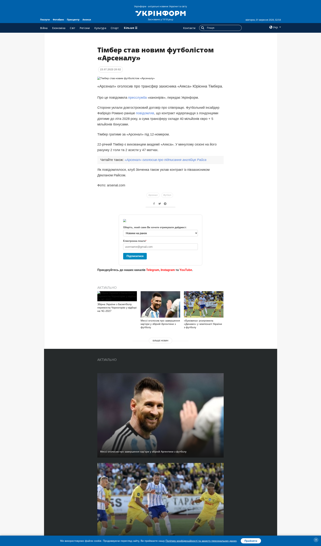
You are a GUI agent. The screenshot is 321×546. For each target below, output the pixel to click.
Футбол (167, 195)
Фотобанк (58, 19)
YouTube (185, 270)
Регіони (85, 28)
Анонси (86, 19)
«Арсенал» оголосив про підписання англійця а (165, 160)
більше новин (160, 341)
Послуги (45, 19)
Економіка (59, 28)
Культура (100, 28)
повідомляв (145, 113)
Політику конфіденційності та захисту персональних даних (201, 540)
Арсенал (153, 195)
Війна (44, 28)
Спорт (115, 28)
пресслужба (138, 97)
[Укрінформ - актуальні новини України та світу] (160, 13)
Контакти (189, 28)
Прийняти (250, 540)
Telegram (152, 270)
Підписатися (135, 256)
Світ (72, 28)
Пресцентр (73, 19)
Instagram (168, 270)
